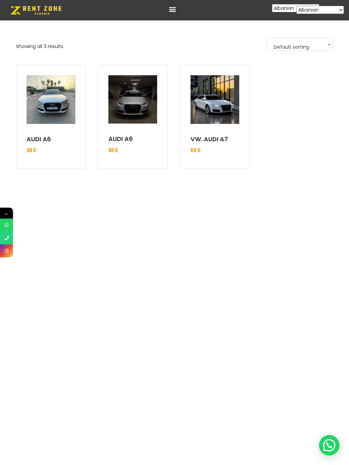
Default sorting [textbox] (291, 47)
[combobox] (300, 44)
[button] (172, 9)
